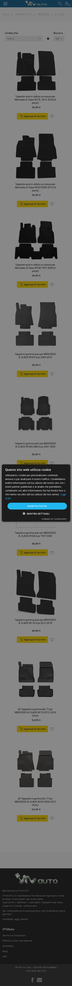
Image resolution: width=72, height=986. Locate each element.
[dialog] (36, 493)
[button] (36, 513)
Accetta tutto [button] (37, 505)
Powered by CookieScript (54, 519)
